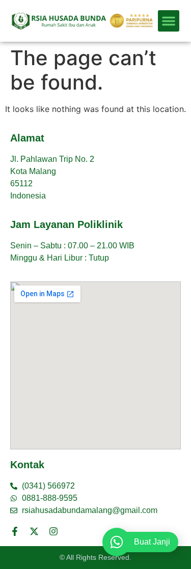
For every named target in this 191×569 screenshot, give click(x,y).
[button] (168, 21)
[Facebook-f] (14, 531)
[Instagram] (53, 531)
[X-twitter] (34, 531)
